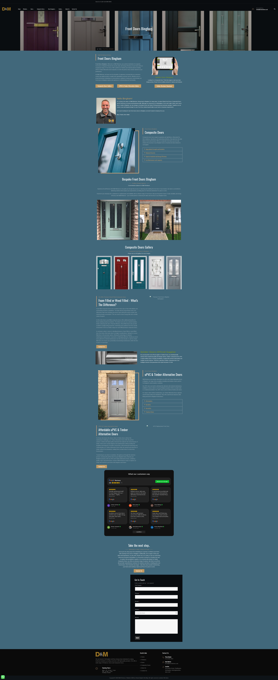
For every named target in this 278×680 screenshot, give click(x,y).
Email (137, 601)
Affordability (149, 401)
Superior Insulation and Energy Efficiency (156, 156)
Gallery (60, 9)
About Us (67, 9)
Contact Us (74, 9)
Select (137, 609)
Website (128, 678)
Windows (25, 9)
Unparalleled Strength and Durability (155, 149)
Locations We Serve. (163, 678)
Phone (137, 593)
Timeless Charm (150, 412)
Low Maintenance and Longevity (154, 160)
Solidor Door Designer (164, 77)
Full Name (138, 585)
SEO (133, 678)
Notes (137, 617)
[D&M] (6, 9)
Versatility (148, 408)
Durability (148, 405)
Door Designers (51, 9)
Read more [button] (112, 496)
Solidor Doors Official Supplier (158, 352)
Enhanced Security (150, 153)
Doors (32, 9)
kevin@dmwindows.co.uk (262, 9)
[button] (162, 149)
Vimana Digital (139, 678)
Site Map (146, 678)
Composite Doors (40, 9)
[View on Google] (111, 499)
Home (19, 9)
